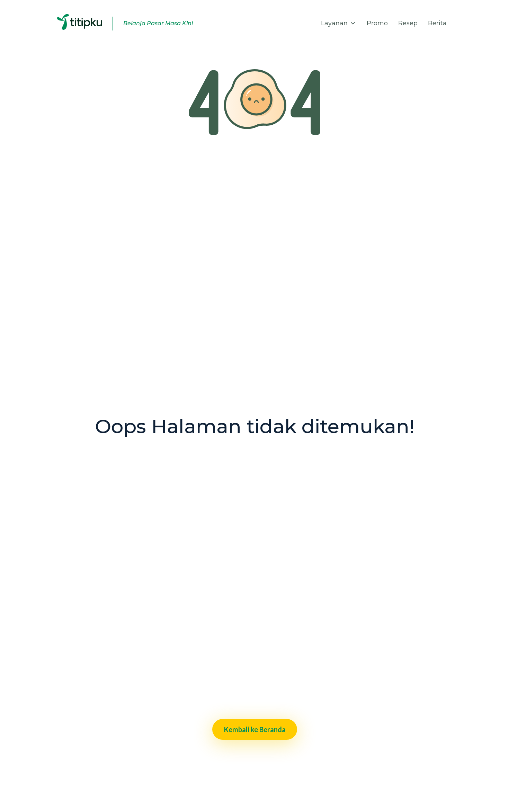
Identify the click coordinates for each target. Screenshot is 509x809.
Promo (377, 23)
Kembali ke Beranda (255, 729)
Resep (408, 23)
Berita (437, 23)
